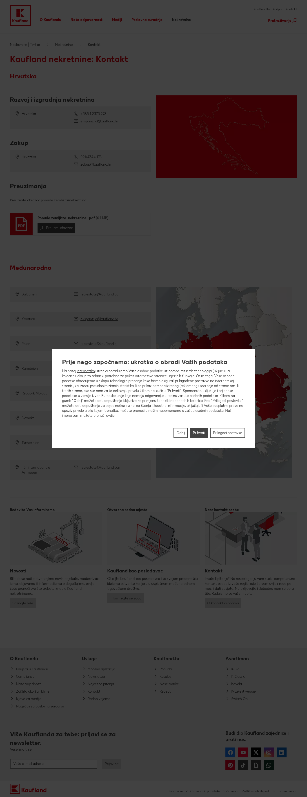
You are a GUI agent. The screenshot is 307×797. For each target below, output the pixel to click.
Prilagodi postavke (227, 433)
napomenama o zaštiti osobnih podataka (191, 410)
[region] (153, 398)
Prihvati (199, 433)
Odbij (180, 433)
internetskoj (86, 371)
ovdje (110, 415)
